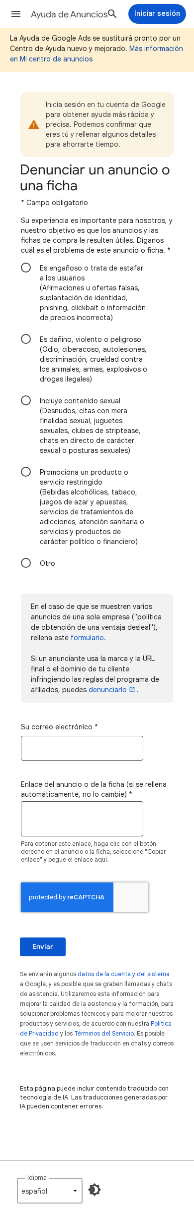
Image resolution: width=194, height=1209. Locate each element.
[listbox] (50, 1191)
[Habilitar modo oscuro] (94, 1190)
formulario (87, 637)
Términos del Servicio (104, 1033)
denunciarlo (108, 689)
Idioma (37, 1177)
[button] (16, 14)
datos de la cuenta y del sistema (124, 974)
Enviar (42, 946)
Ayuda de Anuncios (69, 14)
